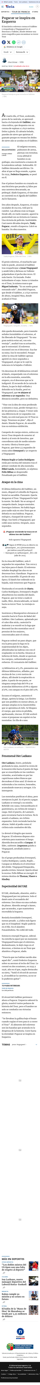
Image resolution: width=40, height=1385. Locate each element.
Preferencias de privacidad (9, 1378)
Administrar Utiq (33, 1374)
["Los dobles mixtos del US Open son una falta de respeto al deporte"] (33, 1266)
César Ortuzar (12, 62)
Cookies (3, 1374)
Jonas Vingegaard (18, 1044)
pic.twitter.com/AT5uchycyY (20, 550)
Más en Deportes (13, 1259)
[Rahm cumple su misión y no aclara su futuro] (33, 1295)
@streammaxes (28, 547)
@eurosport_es (12, 547)
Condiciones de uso (29, 1370)
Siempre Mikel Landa (7, 154)
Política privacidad (15, 1370)
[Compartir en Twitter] (9, 42)
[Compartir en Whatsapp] (14, 42)
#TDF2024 (21, 545)
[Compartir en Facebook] (4, 42)
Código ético (12, 1374)
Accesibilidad (22, 1374)
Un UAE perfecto (7, 990)
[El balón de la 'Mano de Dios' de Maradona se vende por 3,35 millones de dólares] (33, 1310)
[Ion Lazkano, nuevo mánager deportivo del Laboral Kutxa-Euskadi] (33, 1281)
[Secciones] (2, 6)
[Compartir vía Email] (24, 42)
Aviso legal (4, 1370)
